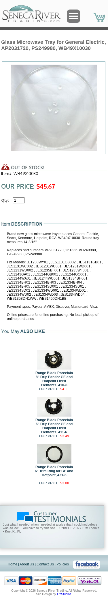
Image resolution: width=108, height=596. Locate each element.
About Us (27, 564)
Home (12, 564)
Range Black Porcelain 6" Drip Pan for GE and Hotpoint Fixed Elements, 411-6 (54, 426)
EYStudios (64, 594)
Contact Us (45, 564)
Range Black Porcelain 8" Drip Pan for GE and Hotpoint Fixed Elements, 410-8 (54, 379)
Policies (62, 564)
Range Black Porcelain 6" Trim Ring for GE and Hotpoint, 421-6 (54, 471)
